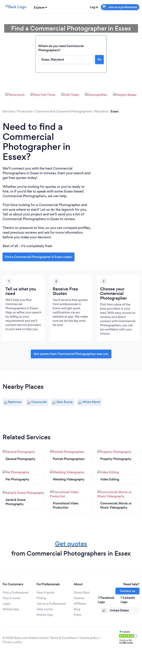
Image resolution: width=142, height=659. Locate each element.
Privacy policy (12, 642)
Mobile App (11, 609)
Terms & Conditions (63, 638)
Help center (45, 609)
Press (77, 615)
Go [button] (99, 59)
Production (25, 111)
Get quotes (71, 543)
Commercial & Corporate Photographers (64, 111)
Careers (79, 598)
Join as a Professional (51, 604)
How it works (11, 598)
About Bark (82, 592)
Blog (77, 609)
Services (8, 111)
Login (6, 604)
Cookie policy (89, 638)
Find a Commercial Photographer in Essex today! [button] (38, 257)
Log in (94, 7)
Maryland (101, 111)
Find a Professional (15, 592)
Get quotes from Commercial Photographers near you (71, 354)
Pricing (41, 598)
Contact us (127, 591)
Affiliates (80, 604)
